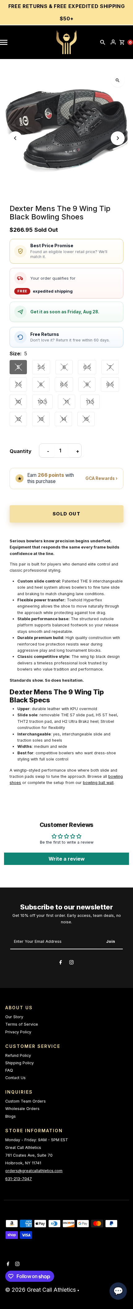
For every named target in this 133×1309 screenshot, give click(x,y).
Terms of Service (21, 1024)
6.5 (87, 367)
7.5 (18, 384)
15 (86, 419)
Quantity (21, 451)
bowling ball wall (98, 782)
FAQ (9, 1070)
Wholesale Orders (22, 1108)
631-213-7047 (18, 1178)
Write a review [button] (67, 859)
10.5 (42, 402)
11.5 (90, 402)
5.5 (41, 367)
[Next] (118, 138)
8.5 (64, 384)
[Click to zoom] (118, 80)
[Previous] (15, 138)
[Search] (103, 42)
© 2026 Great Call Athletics (41, 1289)
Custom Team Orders (25, 1101)
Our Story (14, 1017)
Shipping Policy (19, 1063)
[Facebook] (60, 963)
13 (41, 419)
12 (18, 419)
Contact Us (15, 1077)
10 (18, 402)
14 (63, 419)
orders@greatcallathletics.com (33, 1170)
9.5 (110, 384)
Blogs (10, 1116)
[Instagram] (71, 963)
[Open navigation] (7, 42)
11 (66, 402)
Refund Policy (18, 1055)
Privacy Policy (18, 1032)
